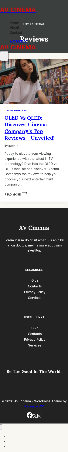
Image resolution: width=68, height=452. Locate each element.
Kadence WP (34, 406)
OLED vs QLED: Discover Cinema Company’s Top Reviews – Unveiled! (30, 128)
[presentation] (34, 81)
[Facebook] (30, 417)
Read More (16, 194)
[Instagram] (39, 417)
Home (14, 22)
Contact (16, 33)
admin (11, 145)
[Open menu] (4, 56)
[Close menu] (1, 427)
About (14, 27)
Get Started (19, 41)
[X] (35, 417)
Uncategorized (16, 110)
